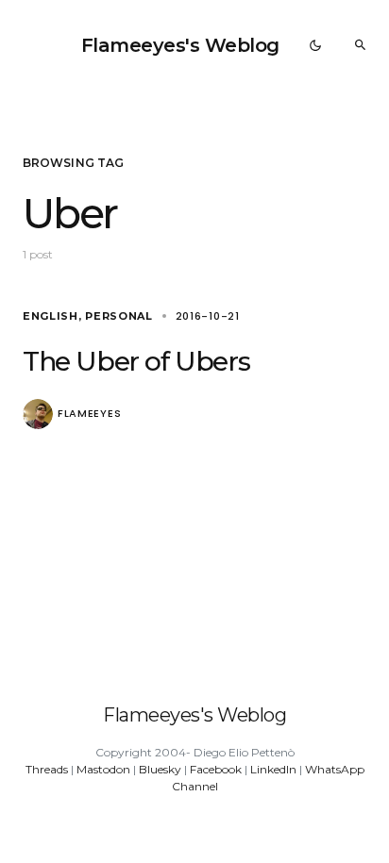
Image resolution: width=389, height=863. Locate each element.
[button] (315, 45)
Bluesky (160, 769)
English (50, 316)
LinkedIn (273, 769)
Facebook (216, 769)
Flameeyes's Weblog (180, 45)
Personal (119, 316)
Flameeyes (89, 413)
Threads (46, 769)
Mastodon (103, 769)
